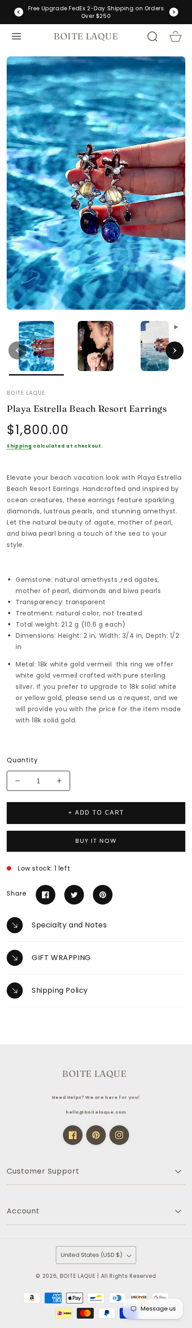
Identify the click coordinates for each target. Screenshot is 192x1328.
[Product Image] (96, 182)
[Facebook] (45, 895)
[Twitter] (74, 895)
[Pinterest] (103, 895)
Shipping (19, 446)
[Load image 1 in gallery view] (36, 348)
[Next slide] (173, 12)
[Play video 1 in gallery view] (154, 348)
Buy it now (96, 841)
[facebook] (73, 1135)
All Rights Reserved (128, 1276)
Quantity (22, 760)
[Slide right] (175, 350)
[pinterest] (96, 1135)
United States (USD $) (91, 1255)
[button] (16, 36)
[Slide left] (17, 350)
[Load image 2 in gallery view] (95, 348)
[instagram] (119, 1135)
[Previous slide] (18, 12)
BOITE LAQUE (78, 1276)
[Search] (152, 36)
